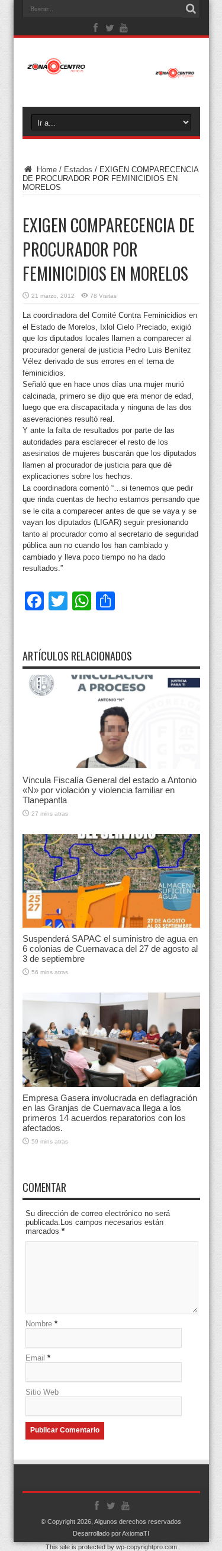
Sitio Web (42, 1392)
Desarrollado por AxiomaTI (111, 1533)
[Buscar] (191, 9)
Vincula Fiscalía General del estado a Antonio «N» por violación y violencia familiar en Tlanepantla (109, 790)
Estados (78, 169)
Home (45, 169)
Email (35, 1357)
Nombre (38, 1323)
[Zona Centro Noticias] (111, 72)
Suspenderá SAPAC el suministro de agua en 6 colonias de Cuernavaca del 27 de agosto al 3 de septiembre (110, 949)
